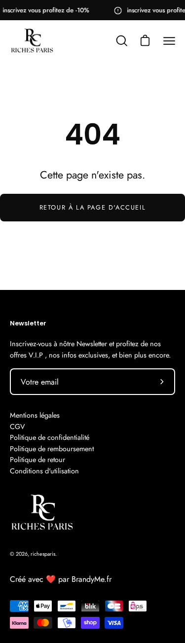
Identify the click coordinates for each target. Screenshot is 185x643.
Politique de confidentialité (49, 437)
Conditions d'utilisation (44, 471)
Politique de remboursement (52, 449)
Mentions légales (35, 415)
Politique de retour (37, 459)
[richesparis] (32, 41)
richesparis (43, 554)
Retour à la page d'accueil (92, 207)
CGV (17, 426)
